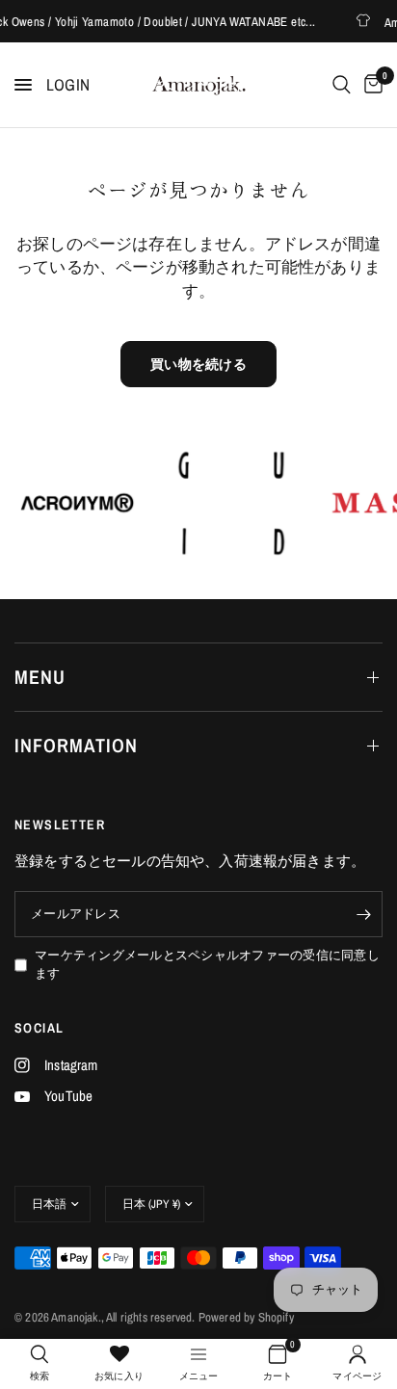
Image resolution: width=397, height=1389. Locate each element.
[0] (370, 84)
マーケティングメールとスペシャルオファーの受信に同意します (207, 964)
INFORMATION (76, 745)
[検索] (341, 84)
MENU (40, 677)
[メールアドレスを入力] (363, 914)
